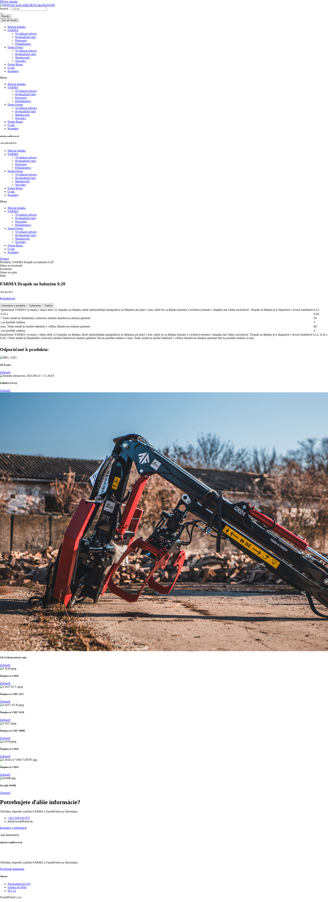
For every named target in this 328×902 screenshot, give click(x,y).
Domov (4, 258)
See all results (9, 20)
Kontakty (13, 71)
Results (6, 16)
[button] (164, 77)
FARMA (13, 30)
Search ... (5, 8)
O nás (11, 67)
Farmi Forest (15, 47)
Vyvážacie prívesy (26, 33)
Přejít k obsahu (9, 1)
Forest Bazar (15, 64)
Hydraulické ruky (25, 37)
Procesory (21, 40)
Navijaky (20, 61)
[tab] (13, 306)
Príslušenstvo (23, 44)
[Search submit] (1, 13)
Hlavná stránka (17, 26)
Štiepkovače (22, 57)
